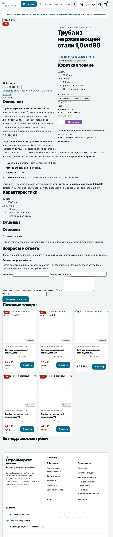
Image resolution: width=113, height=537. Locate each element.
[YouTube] (60, 514)
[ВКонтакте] (80, 514)
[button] (27, 365)
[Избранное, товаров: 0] (94, 4)
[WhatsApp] (73, 514)
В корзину (73, 122)
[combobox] (57, 4)
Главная (9, 14)
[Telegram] (87, 514)
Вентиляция (27, 14)
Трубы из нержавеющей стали (69, 14)
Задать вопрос (86, 56)
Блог (49, 499)
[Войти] (88, 4)
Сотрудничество (55, 490)
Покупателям (84, 463)
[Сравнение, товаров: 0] (99, 4)
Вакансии (51, 480)
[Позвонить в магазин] (82, 4)
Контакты (83, 499)
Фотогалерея (53, 476)
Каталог (17, 14)
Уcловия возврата (87, 477)
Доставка (82, 468)
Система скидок (86, 473)
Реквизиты (52, 485)
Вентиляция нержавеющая (44, 14)
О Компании (52, 463)
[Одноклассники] (67, 514)
